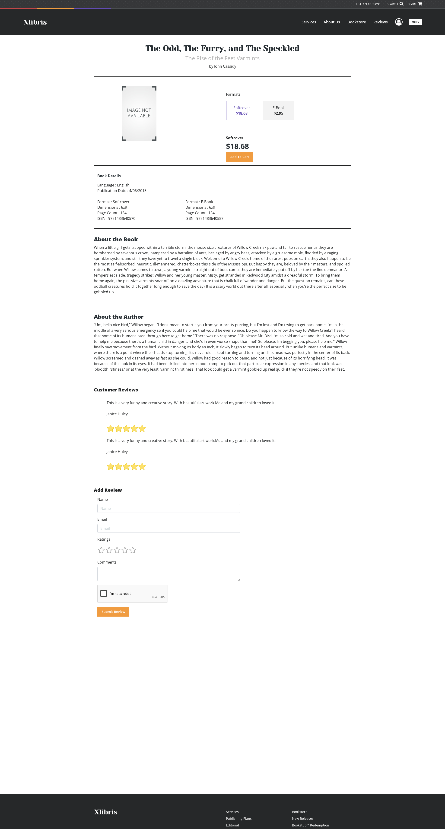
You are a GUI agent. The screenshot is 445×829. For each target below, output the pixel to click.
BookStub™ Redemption (310, 825)
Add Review (108, 490)
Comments (107, 562)
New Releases (303, 818)
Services (309, 22)
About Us (332, 22)
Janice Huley (117, 413)
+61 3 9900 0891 (368, 4)
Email (102, 519)
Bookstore (356, 22)
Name (102, 499)
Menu (415, 21)
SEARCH (393, 4)
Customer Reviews (116, 390)
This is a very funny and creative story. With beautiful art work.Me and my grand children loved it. (191, 402)
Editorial (232, 825)
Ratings (103, 539)
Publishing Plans (239, 818)
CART (413, 4)
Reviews (380, 22)
